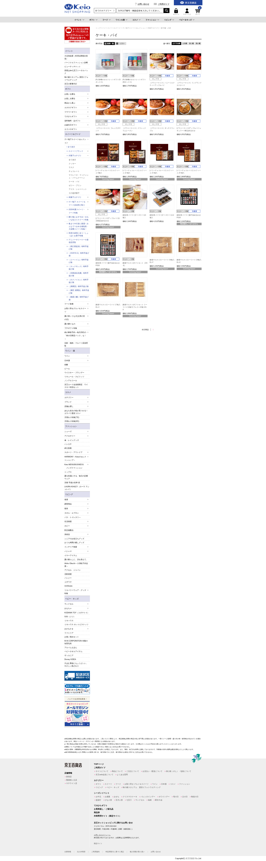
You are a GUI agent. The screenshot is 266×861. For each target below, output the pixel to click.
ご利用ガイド (163, 4)
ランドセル (139, 800)
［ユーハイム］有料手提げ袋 (79, 261)
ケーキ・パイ (74, 182)
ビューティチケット (72, 67)
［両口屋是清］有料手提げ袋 (79, 247)
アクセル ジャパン (72, 570)
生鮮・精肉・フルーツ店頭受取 (76, 344)
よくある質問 (122, 775)
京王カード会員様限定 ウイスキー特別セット (76, 385)
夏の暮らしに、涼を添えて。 (76, 559)
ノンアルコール (70, 380)
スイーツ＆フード (73, 134)
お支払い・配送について (152, 771)
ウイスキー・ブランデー (74, 373)
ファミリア (68, 633)
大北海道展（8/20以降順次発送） (76, 57)
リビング (167, 20)
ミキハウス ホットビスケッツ (76, 624)
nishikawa (68, 586)
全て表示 (71, 147)
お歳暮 (107, 797)
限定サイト (98, 843)
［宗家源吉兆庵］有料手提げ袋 (79, 274)
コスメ (135, 20)
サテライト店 (71, 783)
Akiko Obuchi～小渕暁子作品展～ (76, 564)
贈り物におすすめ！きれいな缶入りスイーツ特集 (79, 218)
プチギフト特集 (70, 328)
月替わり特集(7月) (71, 417)
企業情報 (67, 852)
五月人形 (119, 800)
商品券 (97, 812)
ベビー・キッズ (72, 599)
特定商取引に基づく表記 (115, 852)
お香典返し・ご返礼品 (103, 809)
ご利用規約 (95, 852)
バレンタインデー (148, 797)
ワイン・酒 (70, 351)
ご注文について (132, 771)
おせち (116, 797)
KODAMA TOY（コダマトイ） (76, 613)
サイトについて (102, 771)
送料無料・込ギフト (72, 121)
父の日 (185, 797)
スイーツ (108, 784)
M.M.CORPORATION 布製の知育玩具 (76, 642)
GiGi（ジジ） (69, 617)
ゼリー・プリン (75, 185)
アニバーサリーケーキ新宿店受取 (79, 241)
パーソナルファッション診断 (76, 63)
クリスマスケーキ (130, 797)
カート (197, 11)
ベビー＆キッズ (185, 20)
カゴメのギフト (70, 129)
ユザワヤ (68, 582)
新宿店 (69, 777)
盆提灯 (98, 800)
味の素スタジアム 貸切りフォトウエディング (76, 78)
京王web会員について (104, 775)
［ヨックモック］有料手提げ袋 (79, 267)
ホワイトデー (164, 797)
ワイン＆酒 (120, 20)
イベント (78, 20)
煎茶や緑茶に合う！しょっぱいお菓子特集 (79, 234)
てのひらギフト (101, 805)
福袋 (150, 800)
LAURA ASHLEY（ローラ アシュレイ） (76, 488)
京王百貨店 (190, 858)
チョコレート (74, 171)
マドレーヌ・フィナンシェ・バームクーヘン (79, 176)
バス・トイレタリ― (72, 517)
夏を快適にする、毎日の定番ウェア (76, 477)
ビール (67, 369)
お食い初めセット (71, 637)
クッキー (72, 164)
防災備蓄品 (68, 530)
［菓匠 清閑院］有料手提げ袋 (79, 291)
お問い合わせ (143, 4)
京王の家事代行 (70, 84)
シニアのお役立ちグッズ (74, 539)
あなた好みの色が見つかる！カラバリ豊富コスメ (76, 412)
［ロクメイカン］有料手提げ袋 (79, 281)
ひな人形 (108, 800)
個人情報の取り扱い (137, 852)
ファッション (151, 20)
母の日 (176, 797)
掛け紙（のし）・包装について (178, 771)
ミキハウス (68, 621)
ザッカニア (68, 655)
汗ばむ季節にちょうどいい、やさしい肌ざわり (76, 664)
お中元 (98, 797)
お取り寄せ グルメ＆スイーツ (137, 784)
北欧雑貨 (68, 574)
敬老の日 (194, 797)
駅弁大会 (158, 800)
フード (105, 20)
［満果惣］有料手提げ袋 (79, 286)
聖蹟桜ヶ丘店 (71, 780)
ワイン (155, 784)
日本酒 (164, 784)
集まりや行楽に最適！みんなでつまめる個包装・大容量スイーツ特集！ (79, 226)
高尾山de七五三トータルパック (76, 71)
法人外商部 (81, 852)
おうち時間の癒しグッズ (74, 543)
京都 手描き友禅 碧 (72, 483)
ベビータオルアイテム (73, 651)
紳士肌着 (68, 448)
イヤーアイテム (70, 555)
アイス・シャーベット (78, 189)
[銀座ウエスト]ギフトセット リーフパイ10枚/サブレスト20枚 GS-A (135, 307)
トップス (68, 472)
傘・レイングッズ (71, 440)
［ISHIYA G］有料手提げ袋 (79, 254)
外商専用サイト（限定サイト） (107, 816)
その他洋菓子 (74, 193)
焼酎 (66, 365)
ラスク (71, 167)
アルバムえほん (70, 647)
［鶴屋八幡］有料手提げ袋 (79, 298)
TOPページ (99, 764)
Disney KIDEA (70, 659)
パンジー (68, 578)
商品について (117, 771)
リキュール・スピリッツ (74, 377)
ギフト (92, 20)
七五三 (129, 800)
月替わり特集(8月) (71, 421)
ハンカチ (68, 444)
